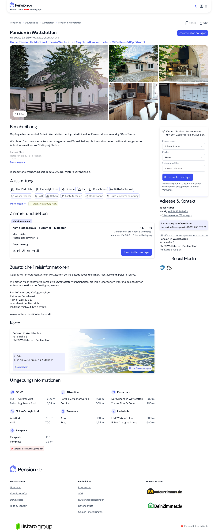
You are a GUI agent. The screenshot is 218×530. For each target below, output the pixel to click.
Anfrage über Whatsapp (177, 215)
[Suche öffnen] (195, 6)
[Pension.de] (21, 4)
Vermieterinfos (18, 493)
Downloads (16, 499)
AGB (80, 493)
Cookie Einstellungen (90, 512)
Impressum (84, 487)
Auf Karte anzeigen (142, 368)
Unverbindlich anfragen (192, 33)
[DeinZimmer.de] (164, 509)
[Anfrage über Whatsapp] (170, 267)
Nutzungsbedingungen (91, 499)
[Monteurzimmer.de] (164, 495)
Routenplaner (21, 367)
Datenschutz (85, 505)
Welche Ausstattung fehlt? (44, 203)
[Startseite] (26, 468)
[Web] (163, 267)
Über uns (15, 487)
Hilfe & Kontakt (18, 505)
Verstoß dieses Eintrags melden (28, 448)
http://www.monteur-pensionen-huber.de (184, 235)
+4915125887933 (178, 211)
